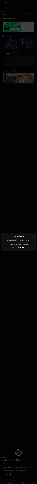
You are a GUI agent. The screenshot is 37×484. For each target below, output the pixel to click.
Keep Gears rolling (21, 247)
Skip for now (13, 247)
